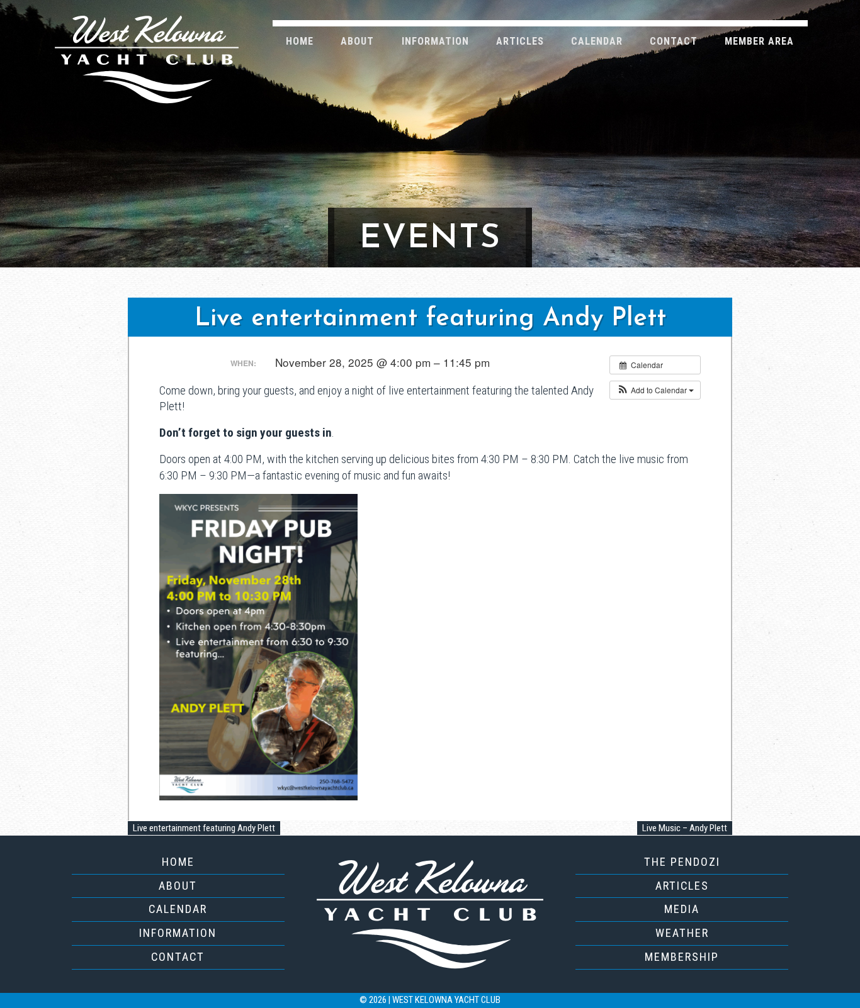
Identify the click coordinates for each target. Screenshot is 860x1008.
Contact (674, 41)
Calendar (597, 41)
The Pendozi (682, 861)
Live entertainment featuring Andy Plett (204, 828)
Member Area (759, 41)
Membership (682, 956)
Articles (520, 41)
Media (681, 909)
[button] (655, 390)
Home (300, 41)
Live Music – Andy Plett (684, 828)
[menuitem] (300, 40)
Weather (682, 932)
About (357, 41)
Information (435, 41)
